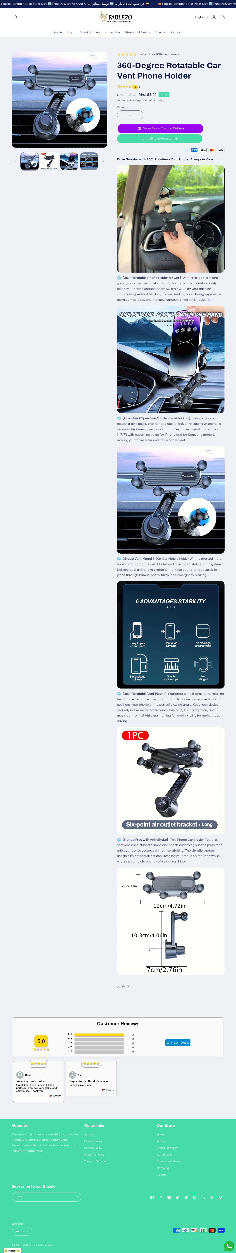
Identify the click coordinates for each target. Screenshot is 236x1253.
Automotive (164, 1154)
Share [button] (125, 986)
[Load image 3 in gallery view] (69, 161)
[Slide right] (103, 161)
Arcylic (161, 1141)
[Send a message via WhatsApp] (229, 1246)
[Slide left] (16, 161)
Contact (162, 1174)
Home (161, 1134)
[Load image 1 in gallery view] (30, 161)
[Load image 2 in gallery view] (49, 161)
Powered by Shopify (42, 1245)
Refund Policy (93, 1148)
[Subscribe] (76, 1197)
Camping (163, 1168)
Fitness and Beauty (169, 1161)
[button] (16, 17)
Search (89, 1134)
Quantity (122, 107)
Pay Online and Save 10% (159, 138)
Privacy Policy (93, 1141)
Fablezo (25, 1245)
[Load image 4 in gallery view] (89, 161)
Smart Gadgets (167, 1148)
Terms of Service (95, 1161)
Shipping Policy (94, 1154)
